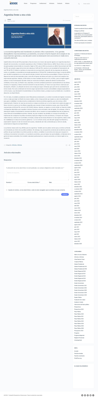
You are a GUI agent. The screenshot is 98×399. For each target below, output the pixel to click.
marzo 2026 (77, 94)
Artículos (51, 3)
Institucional (43, 3)
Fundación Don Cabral (79, 299)
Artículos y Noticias (17, 145)
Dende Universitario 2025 (80, 295)
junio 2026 (76, 87)
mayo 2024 (77, 146)
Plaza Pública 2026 (79, 328)
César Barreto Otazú (79, 259)
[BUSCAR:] (83, 16)
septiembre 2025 (78, 108)
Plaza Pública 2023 (79, 321)
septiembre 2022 (78, 193)
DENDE (9, 19)
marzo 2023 (77, 179)
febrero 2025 (77, 125)
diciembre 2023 (78, 158)
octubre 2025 (77, 106)
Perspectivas (77, 307)
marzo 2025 (77, 122)
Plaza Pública (77, 311)
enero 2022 (77, 212)
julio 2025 (76, 113)
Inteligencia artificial (79, 30)
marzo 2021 (77, 236)
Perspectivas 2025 (78, 309)
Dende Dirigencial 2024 (80, 280)
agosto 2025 (77, 110)
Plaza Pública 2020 (79, 314)
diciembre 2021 (78, 215)
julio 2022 (76, 198)
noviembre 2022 (78, 189)
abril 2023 (76, 177)
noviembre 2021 (78, 217)
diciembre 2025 (78, 101)
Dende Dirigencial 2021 (79, 273)
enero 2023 (77, 184)
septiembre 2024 (78, 136)
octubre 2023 (77, 163)
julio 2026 (76, 84)
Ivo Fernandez (77, 68)
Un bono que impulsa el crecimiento (83, 42)
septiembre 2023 (78, 165)
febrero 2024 (77, 153)
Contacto (59, 3)
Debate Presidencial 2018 (80, 268)
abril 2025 (76, 120)
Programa (76, 333)
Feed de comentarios (79, 355)
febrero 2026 (77, 96)
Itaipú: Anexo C (86, 65)
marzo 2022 (77, 208)
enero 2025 (77, 127)
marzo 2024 (77, 151)
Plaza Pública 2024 (79, 323)
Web (50, 182)
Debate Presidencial (79, 264)
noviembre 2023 (78, 160)
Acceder (76, 351)
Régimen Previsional (79, 337)
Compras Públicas (78, 261)
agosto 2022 (77, 196)
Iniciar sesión (86, 3)
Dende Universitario (79, 283)
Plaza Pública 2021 (78, 316)
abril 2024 (76, 148)
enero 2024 (77, 155)
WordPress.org (78, 358)
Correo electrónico (34, 182)
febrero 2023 (77, 182)
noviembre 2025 (78, 103)
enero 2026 (77, 98)
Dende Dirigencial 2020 (80, 271)
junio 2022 (76, 201)
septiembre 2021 (78, 222)
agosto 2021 (77, 224)
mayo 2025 (77, 117)
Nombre (9, 182)
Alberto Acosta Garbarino (80, 254)
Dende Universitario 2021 (80, 285)
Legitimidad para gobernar (80, 59)
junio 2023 (76, 172)
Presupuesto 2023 (78, 330)
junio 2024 (76, 144)
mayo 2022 (77, 203)
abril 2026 (76, 91)
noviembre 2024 (78, 132)
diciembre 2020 (78, 243)
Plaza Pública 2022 (79, 318)
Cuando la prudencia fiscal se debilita (83, 28)
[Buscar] (78, 4)
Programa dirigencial (79, 335)
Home (25, 3)
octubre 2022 (77, 191)
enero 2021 (77, 241)
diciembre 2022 (78, 186)
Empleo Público (78, 297)
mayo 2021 (77, 231)
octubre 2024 (77, 134)
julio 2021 (76, 227)
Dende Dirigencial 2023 (80, 278)
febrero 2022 (77, 210)
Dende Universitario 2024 (80, 292)
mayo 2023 (77, 174)
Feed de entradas (78, 353)
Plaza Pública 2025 (79, 326)
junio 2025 (76, 115)
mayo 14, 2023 (11, 21)
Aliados (67, 3)
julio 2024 (76, 141)
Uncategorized (78, 340)
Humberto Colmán (78, 302)
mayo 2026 (77, 89)
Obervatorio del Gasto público (81, 304)
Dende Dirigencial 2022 (80, 276)
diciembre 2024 (78, 129)
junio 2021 (76, 229)
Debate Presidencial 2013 (80, 266)
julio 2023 (76, 170)
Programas (33, 3)
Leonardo (76, 53)
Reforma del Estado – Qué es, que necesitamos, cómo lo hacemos (82, 69)
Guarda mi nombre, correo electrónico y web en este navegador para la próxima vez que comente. (36, 190)
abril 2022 (76, 205)
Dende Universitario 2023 (80, 290)
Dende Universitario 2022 (80, 288)
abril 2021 (76, 234)
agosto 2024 (77, 139)
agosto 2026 (77, 82)
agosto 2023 (77, 167)
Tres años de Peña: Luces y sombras (83, 40)
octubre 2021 (77, 220)
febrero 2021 (77, 239)
